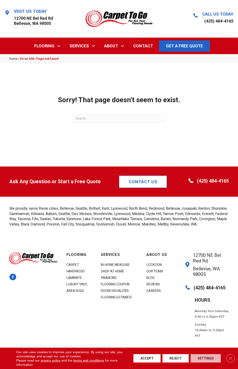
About (111, 45)
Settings (206, 358)
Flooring (44, 45)
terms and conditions (88, 360)
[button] (58, 46)
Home (13, 58)
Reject (175, 358)
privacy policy (50, 360)
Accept (147, 358)
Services (79, 45)
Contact (143, 45)
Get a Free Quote (184, 45)
